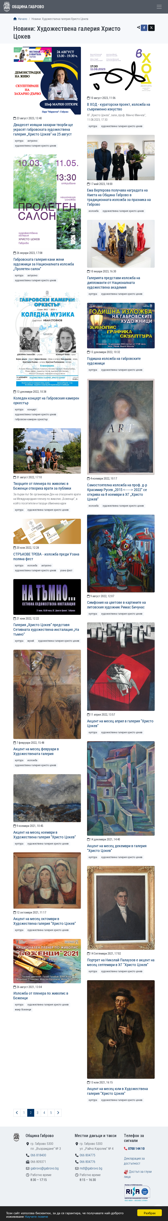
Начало (22, 19)
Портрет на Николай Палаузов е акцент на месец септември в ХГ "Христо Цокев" (120, 962)
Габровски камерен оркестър (31, 419)
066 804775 (87, 1155)
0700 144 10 (136, 1149)
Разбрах (150, 1212)
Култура (19, 140)
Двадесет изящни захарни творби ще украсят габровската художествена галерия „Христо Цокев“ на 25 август (43, 129)
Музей (30, 640)
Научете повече (36, 1216)
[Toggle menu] (159, 7)
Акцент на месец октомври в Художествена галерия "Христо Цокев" (44, 921)
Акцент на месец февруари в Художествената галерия (36, 751)
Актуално (32, 140)
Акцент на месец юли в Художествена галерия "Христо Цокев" (117, 1091)
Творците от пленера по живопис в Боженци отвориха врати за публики (42, 486)
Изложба (94, 210)
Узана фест (66, 570)
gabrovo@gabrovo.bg (45, 1168)
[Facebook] (144, 28)
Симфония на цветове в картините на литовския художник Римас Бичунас (116, 604)
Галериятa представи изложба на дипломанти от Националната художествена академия (113, 282)
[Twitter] (151, 28)
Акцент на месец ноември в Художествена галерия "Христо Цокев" (44, 834)
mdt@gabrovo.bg (91, 1168)
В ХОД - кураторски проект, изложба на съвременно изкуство (118, 106)
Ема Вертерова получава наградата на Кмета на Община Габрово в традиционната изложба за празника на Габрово (119, 197)
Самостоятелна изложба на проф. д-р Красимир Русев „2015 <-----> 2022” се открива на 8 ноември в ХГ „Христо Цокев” (117, 492)
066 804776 (87, 1162)
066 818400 (38, 1155)
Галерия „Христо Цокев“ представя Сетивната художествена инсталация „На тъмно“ (46, 629)
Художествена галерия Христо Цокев (35, 145)
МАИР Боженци (23, 1009)
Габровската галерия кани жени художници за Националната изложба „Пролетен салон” (43, 264)
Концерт (31, 409)
